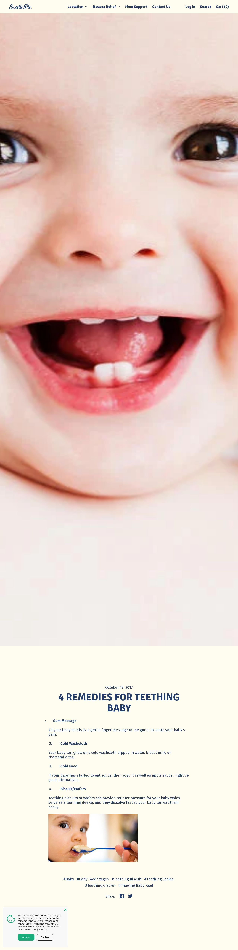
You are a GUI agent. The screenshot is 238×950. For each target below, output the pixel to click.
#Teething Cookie (159, 879)
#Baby (68, 879)
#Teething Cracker (100, 885)
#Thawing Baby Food (135, 885)
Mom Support (136, 6)
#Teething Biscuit (126, 879)
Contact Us (161, 6)
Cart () (222, 7)
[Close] (65, 909)
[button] (206, 6)
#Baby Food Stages (93, 879)
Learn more (24, 929)
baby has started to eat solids (86, 775)
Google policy (39, 929)
